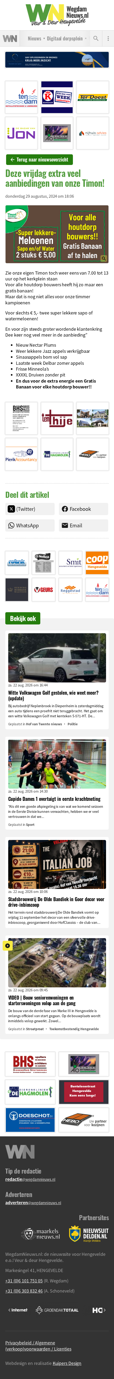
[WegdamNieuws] (57, 15)
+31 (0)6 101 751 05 (24, 1280)
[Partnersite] (40, 1234)
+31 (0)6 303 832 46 (24, 1290)
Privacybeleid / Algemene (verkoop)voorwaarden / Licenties (38, 1345)
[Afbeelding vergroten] (57, 234)
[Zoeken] (96, 39)
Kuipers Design (67, 1363)
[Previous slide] (9, 1310)
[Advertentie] (21, 97)
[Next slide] (104, 1310)
